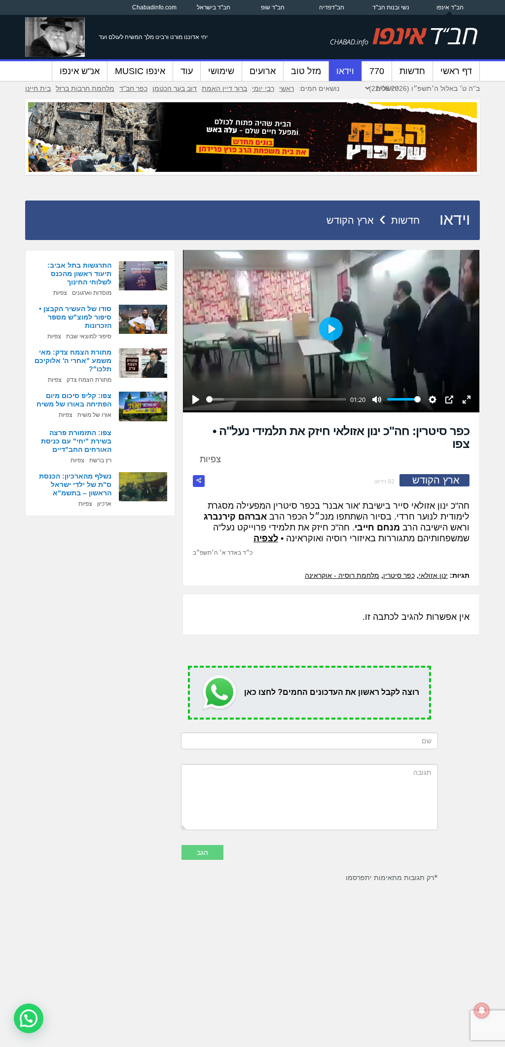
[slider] (276, 399)
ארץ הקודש (350, 220)
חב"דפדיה (331, 7)
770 (376, 71)
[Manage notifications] (482, 1010)
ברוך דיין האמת (224, 88)
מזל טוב (306, 71)
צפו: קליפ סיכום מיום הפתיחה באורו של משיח (73, 400)
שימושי (221, 71)
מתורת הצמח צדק (89, 379)
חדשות (412, 71)
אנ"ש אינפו (80, 71)
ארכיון (104, 503)
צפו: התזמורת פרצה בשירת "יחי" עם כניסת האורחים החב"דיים (76, 441)
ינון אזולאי (433, 575)
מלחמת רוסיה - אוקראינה (342, 575)
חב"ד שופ (273, 7)
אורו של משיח (94, 414)
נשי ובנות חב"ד (390, 7)
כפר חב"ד (133, 88)
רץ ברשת (100, 460)
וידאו (345, 71)
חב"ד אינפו (450, 7)
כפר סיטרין (399, 575)
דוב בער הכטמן (174, 88)
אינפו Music (140, 71)
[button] (28, 1018)
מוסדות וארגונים (91, 292)
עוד (186, 71)
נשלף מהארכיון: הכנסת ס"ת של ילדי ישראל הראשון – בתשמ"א (75, 484)
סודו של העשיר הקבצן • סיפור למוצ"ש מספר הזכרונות (75, 317)
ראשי (286, 88)
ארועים (263, 71)
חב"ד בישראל (213, 7)
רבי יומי (263, 88)
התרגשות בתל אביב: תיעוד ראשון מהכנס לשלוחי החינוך (79, 273)
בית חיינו (38, 88)
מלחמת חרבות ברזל (85, 88)
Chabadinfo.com (154, 7)
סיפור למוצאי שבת (88, 336)
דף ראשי (456, 71)
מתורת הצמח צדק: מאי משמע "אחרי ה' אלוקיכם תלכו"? (73, 360)
